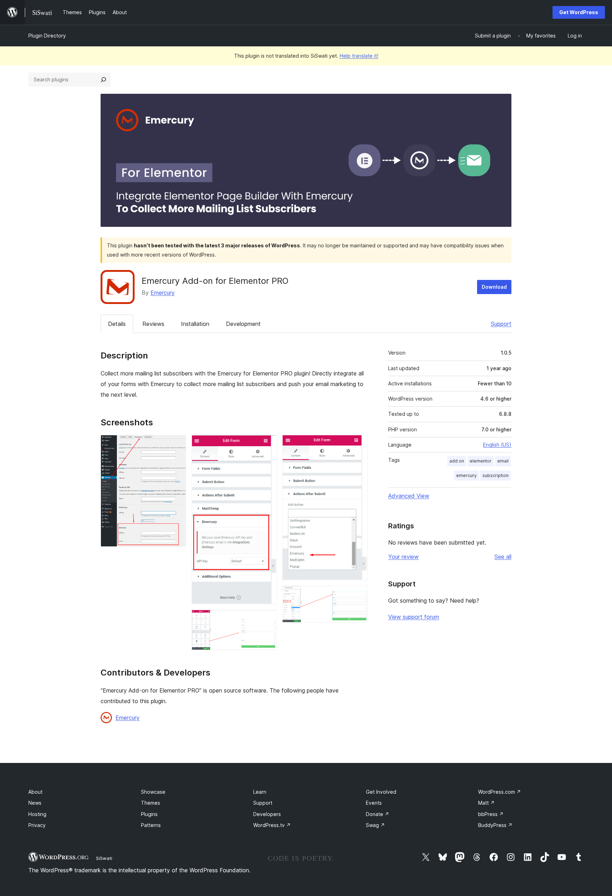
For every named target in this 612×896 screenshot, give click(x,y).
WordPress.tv (272, 825)
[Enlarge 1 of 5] (176, 444)
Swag (375, 825)
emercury (466, 475)
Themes (150, 803)
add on (456, 461)
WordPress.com (499, 792)
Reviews (153, 323)
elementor (481, 461)
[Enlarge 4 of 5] (358, 444)
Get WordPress (578, 12)
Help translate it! (359, 56)
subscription (495, 475)
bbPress (491, 814)
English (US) (497, 445)
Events (374, 803)
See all (502, 556)
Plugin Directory (47, 36)
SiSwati (104, 858)
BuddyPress (495, 825)
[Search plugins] (103, 80)
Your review (403, 556)
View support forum (413, 616)
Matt (486, 803)
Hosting (37, 814)
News (34, 803)
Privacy (37, 825)
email (503, 461)
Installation (195, 323)
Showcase (153, 792)
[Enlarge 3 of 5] (267, 619)
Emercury (163, 292)
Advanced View (408, 495)
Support (501, 323)
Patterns (151, 825)
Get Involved (381, 792)
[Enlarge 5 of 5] (358, 595)
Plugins (149, 814)
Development (243, 323)
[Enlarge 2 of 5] (267, 444)
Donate (377, 814)
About (35, 792)
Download (494, 287)
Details (117, 323)
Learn (259, 792)
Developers (267, 814)
